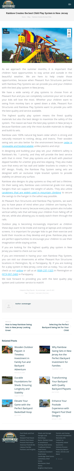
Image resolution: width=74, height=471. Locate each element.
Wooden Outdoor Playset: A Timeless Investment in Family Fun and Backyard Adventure (23, 358)
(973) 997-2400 (10, 274)
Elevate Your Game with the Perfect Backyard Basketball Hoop (23, 406)
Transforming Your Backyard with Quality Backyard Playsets (61, 383)
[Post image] (7, 349)
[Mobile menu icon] (69, 4)
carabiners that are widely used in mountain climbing (31, 192)
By (40, 290)
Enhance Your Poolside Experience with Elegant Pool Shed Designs (61, 408)
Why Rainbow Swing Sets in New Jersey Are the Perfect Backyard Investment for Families (61, 356)
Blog (5, 30)
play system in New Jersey (42, 293)
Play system (31, 293)
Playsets (6, 32)
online (19, 270)
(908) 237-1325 (45, 270)
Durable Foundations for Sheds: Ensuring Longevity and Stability (23, 385)
